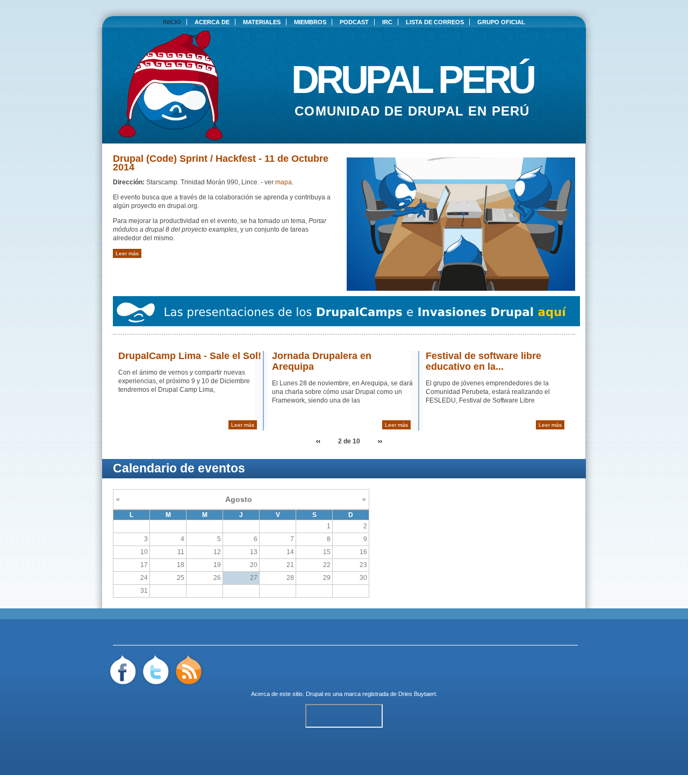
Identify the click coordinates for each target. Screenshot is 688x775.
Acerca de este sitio (277, 694)
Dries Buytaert (417, 694)
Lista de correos (435, 22)
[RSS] (189, 685)
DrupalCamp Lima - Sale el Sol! (189, 355)
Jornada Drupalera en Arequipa (321, 361)
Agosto (238, 499)
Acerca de (212, 22)
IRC (387, 22)
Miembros (310, 22)
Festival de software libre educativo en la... (483, 361)
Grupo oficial (501, 22)
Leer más (127, 253)
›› (380, 441)
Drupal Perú (412, 75)
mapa (283, 182)
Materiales (262, 22)
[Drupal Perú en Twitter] (156, 685)
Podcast (354, 22)
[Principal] (170, 138)
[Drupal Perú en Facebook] (123, 685)
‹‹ (318, 441)
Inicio (172, 22)
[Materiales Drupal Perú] (346, 324)
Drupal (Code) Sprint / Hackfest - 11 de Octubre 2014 (220, 163)
